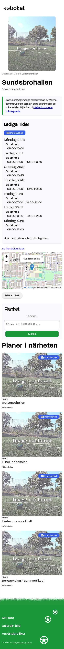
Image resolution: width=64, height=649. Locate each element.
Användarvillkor (13, 633)
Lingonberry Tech (22, 642)
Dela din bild (11, 626)
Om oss (8, 618)
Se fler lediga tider (13, 248)
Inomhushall (16, 132)
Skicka (32, 333)
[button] (32, 267)
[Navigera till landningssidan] (12, 8)
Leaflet (29, 287)
